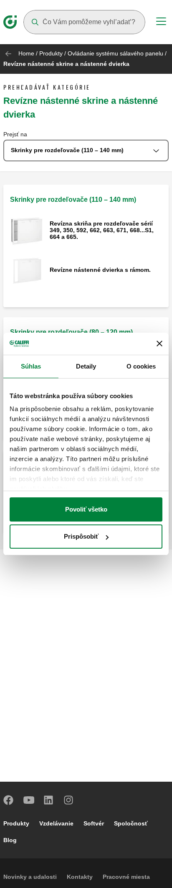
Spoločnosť (131, 823)
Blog (10, 840)
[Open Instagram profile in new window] (68, 800)
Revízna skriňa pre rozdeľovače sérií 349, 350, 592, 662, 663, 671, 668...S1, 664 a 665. (102, 230)
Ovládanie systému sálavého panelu (115, 53)
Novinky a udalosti (30, 876)
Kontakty (80, 876)
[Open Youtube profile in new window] (28, 800)
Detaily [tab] (86, 366)
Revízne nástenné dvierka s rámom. (100, 269)
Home (26, 53)
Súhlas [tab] (31, 366)
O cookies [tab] (141, 366)
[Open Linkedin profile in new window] (48, 800)
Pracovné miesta (126, 876)
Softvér (93, 823)
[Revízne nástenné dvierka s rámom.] (26, 270)
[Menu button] (161, 22)
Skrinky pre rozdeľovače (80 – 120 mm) (71, 332)
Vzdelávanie (56, 823)
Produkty (51, 53)
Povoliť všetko (86, 509)
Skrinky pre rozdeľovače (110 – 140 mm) (73, 199)
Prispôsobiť (81, 536)
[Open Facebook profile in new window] (8, 800)
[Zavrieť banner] (159, 343)
